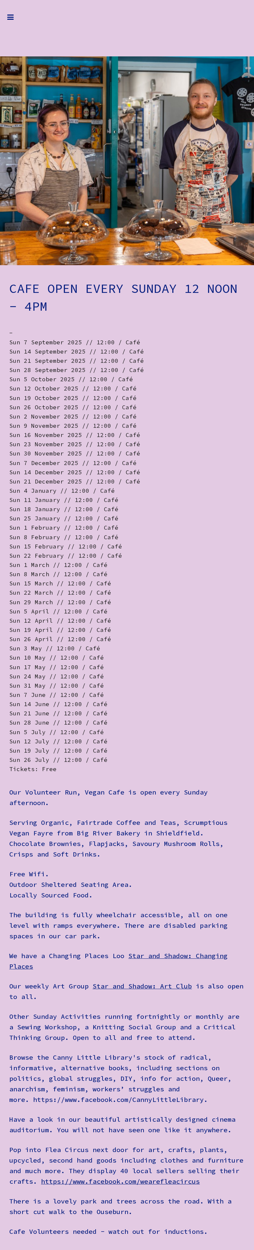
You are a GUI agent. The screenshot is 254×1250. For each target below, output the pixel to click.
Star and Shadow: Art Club (142, 986)
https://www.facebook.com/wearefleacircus (120, 1181)
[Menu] (15, 20)
